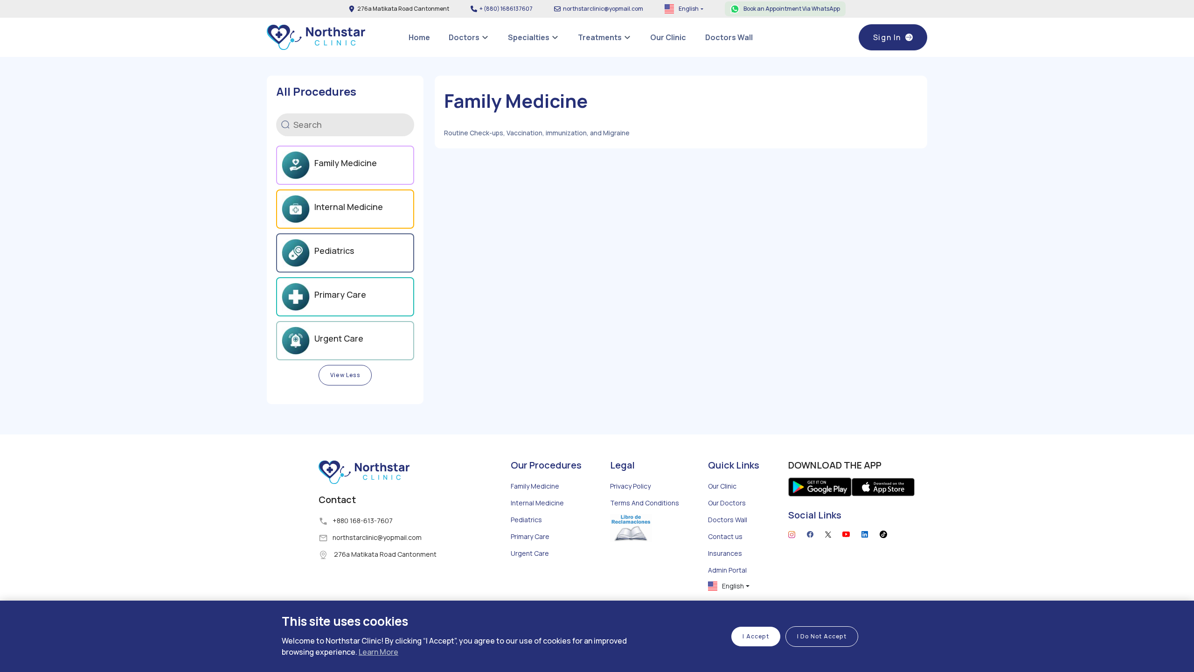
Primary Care (530, 536)
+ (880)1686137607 (506, 9)
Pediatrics (526, 519)
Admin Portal (727, 570)
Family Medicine (535, 486)
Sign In (887, 37)
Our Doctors (727, 502)
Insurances (725, 553)
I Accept (756, 636)
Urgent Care (530, 553)
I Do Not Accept (822, 636)
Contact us (725, 536)
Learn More (378, 652)
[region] (597, 636)
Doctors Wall (727, 519)
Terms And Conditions (644, 502)
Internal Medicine (537, 502)
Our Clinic (722, 486)
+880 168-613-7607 (363, 520)
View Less (345, 375)
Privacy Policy (630, 486)
